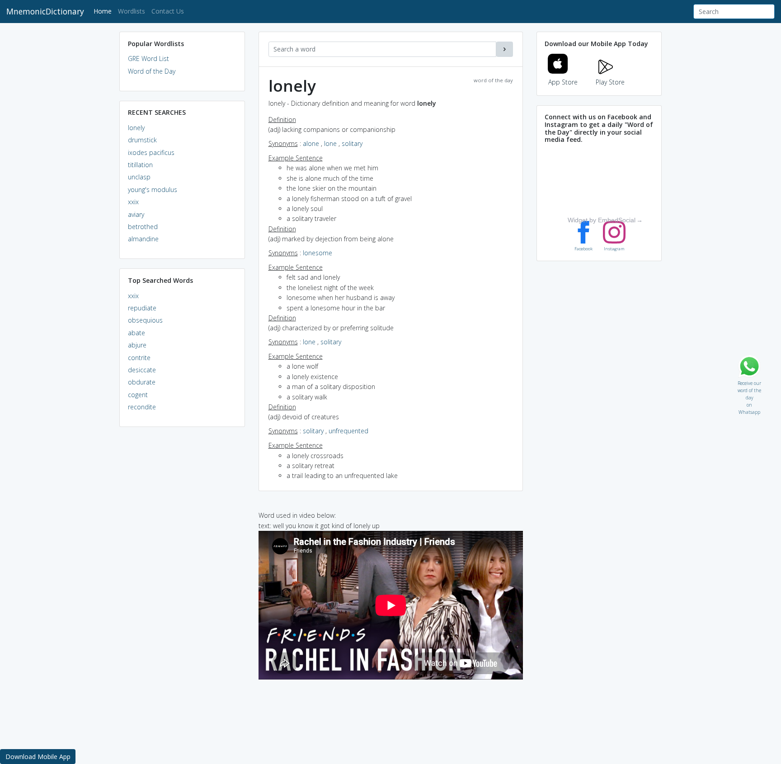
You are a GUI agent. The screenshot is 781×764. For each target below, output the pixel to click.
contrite (139, 357)
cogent (138, 394)
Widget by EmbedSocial (601, 220)
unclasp (139, 177)
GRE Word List (148, 58)
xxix (133, 201)
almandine (143, 238)
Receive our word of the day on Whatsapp (749, 381)
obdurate (141, 382)
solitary (352, 143)
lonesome (317, 252)
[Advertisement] (182, 572)
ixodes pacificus (151, 152)
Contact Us (167, 11)
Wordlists (131, 11)
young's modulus (152, 189)
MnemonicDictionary (45, 11)
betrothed (143, 226)
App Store (563, 82)
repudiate (142, 308)
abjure (137, 345)
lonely (136, 127)
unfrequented (348, 431)
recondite (142, 407)
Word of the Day (151, 71)
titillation (140, 164)
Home (104, 10)
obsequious (145, 320)
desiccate (142, 370)
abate (136, 332)
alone (311, 143)
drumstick (142, 140)
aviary (136, 214)
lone (330, 143)
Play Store (610, 82)
